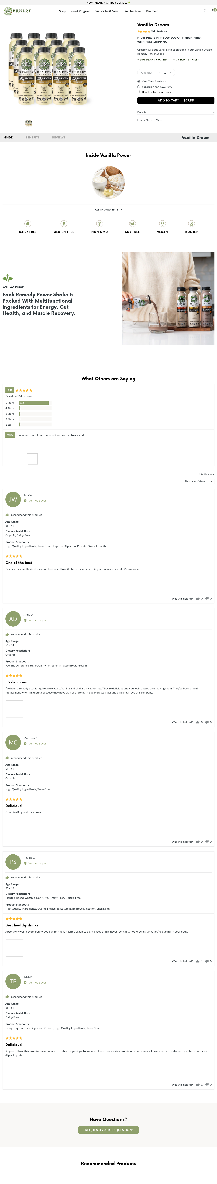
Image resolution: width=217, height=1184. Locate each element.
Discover (152, 11)
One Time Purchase (154, 81)
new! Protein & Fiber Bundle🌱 (108, 2)
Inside (8, 137)
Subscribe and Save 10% (157, 86)
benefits (32, 137)
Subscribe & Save (106, 11)
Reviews (58, 137)
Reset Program (81, 11)
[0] (213, 11)
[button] (10, 447)
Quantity (147, 72)
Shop (62, 11)
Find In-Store (132, 11)
